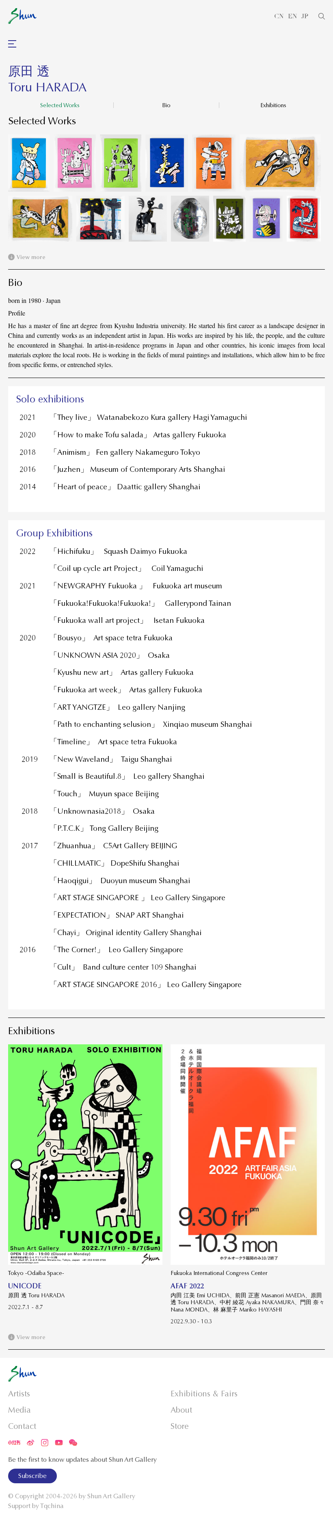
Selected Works (60, 105)
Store (179, 1426)
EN (292, 16)
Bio (166, 105)
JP (304, 16)
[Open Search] (321, 16)
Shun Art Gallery (111, 1496)
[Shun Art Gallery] (22, 16)
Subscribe (32, 1476)
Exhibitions (273, 105)
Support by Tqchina (36, 1506)
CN (279, 16)
